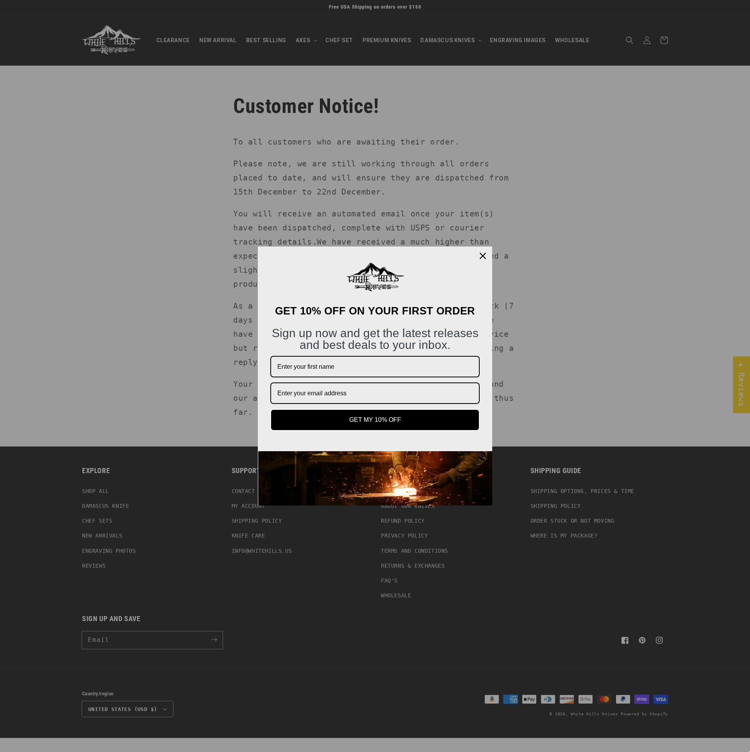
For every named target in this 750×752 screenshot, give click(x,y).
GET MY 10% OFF (375, 419)
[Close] (482, 255)
